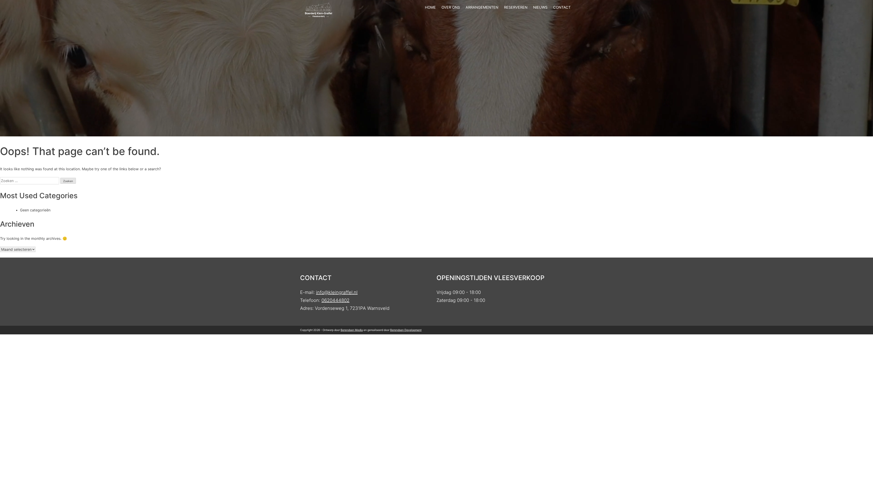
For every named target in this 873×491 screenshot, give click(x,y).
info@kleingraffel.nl (337, 292)
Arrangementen (482, 7)
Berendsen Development (405, 330)
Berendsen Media (352, 330)
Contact (562, 7)
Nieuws (540, 7)
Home (430, 7)
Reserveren (515, 7)
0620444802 (335, 300)
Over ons (451, 7)
